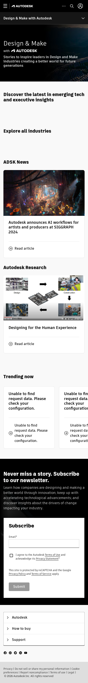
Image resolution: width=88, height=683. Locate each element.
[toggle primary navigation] (7, 6)
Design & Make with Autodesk (27, 18)
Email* (13, 536)
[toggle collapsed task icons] (63, 6)
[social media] (15, 652)
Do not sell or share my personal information (42, 669)
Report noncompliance (34, 672)
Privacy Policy (17, 574)
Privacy (7, 669)
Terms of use (57, 672)
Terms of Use (52, 555)
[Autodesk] (23, 6)
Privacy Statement (47, 558)
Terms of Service (41, 574)
